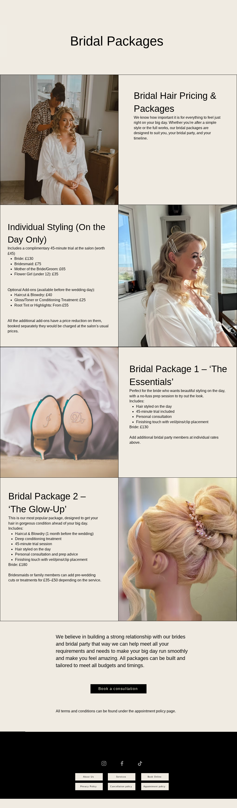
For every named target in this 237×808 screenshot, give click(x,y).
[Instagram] (104, 763)
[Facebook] (122, 763)
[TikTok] (140, 763)
